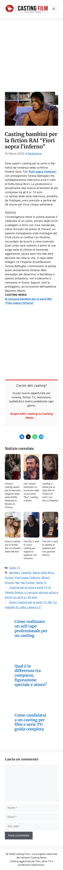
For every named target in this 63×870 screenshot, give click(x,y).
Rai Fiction (28, 582)
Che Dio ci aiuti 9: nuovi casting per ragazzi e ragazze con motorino (31, 550)
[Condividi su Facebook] (21, 436)
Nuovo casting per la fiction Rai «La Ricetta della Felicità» (13, 546)
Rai (17, 582)
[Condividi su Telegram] (41, 436)
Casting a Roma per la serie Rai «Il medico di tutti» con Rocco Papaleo (50, 492)
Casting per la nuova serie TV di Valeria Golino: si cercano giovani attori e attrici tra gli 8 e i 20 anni (31, 592)
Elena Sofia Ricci (43, 572)
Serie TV (14, 567)
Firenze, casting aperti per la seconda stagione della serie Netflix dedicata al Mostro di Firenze (13, 495)
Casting (26, 572)
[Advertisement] (31, 58)
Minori (45, 577)
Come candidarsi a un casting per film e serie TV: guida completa (30, 722)
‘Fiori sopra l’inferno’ (42, 171)
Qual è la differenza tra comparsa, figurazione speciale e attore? (31, 675)
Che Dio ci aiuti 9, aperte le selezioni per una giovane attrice (50, 548)
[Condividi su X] (28, 436)
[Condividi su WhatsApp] (34, 436)
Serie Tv (41, 582)
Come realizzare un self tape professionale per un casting (31, 628)
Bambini (14, 572)
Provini (9, 582)
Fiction (9, 577)
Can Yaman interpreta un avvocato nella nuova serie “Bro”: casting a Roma (31, 492)
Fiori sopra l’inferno (27, 577)
